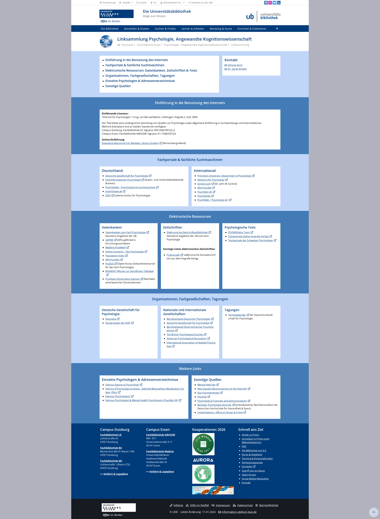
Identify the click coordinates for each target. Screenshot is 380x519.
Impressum (223, 505)
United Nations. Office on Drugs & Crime (220, 412)
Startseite (110, 319)
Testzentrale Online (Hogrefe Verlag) (248, 236)
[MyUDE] (279, 2)
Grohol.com (204, 183)
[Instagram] (270, 2)
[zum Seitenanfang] (374, 512)
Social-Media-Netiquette (255, 478)
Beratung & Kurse (221, 28)
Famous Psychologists (117, 396)
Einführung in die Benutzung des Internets (136, 60)
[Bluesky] (274, 2)
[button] (126, 2)
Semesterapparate (252, 462)
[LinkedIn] (266, 2)
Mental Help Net (206, 384)
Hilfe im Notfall (199, 505)
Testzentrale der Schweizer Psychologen (250, 240)
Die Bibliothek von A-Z (254, 450)
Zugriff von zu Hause (253, 470)
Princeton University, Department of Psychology (224, 175)
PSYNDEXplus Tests (239, 232)
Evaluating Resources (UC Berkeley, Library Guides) (130, 143)
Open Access (249, 474)
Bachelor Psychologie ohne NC (214, 405)
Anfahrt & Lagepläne (115, 474)
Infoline (178, 505)
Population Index (114, 255)
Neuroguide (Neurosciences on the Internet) (222, 388)
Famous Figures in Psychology (122, 384)
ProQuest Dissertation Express (122, 279)
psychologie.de (113, 191)
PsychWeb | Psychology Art (212, 200)
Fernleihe (247, 466)
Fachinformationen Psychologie (123, 179)
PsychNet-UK (204, 192)
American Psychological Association (187, 338)
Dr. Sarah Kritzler (237, 69)
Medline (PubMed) (115, 247)
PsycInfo (202, 396)
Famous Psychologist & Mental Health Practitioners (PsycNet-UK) (141, 400)
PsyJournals (173, 255)
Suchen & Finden (165, 28)
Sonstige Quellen (118, 86)
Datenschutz (245, 505)
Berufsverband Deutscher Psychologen (188, 319)
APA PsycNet (204, 187)
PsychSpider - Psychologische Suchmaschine (130, 187)
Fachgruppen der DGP (117, 323)
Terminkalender (237, 315)
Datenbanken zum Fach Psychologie (125, 232)
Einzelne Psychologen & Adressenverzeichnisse (140, 81)
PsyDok (109, 263)
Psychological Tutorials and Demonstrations (222, 401)
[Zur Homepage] (116, 16)
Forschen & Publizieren (252, 28)
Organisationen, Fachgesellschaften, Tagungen (140, 76)
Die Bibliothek (109, 28)
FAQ (244, 446)
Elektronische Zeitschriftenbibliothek (187, 232)
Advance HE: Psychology (210, 179)
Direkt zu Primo (250, 434)
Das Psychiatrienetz (208, 392)
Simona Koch (235, 65)
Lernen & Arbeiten (193, 28)
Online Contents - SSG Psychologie (124, 251)
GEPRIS (109, 240)
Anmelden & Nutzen (136, 28)
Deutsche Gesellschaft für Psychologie (126, 175)
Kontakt (246, 482)
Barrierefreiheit (268, 505)
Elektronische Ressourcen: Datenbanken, (136, 70)
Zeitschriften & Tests (182, 70)
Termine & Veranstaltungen (257, 458)
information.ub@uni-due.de (239, 512)
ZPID (108, 195)
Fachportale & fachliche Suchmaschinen (134, 65)
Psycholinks (203, 196)
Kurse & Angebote (252, 454)
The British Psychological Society (185, 334)
